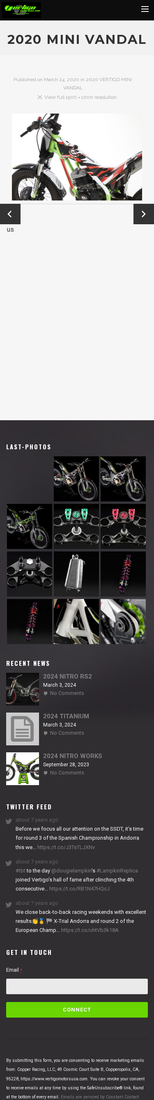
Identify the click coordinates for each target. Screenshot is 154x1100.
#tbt (20, 871)
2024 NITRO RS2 (67, 676)
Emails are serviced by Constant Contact (100, 1097)
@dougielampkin (71, 871)
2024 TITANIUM (66, 716)
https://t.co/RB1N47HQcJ (79, 889)
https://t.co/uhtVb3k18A (89, 930)
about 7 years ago (37, 820)
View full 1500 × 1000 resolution (80, 97)
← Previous (10, 214)
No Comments (67, 693)
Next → (144, 214)
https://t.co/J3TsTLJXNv (65, 847)
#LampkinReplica (117, 871)
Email (14, 970)
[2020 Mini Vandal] (77, 159)
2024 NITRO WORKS (72, 756)
